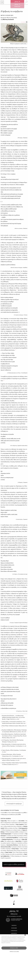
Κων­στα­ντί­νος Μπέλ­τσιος (16, 845)
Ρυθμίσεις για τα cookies (14, 951)
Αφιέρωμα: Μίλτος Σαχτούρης (9, 17)
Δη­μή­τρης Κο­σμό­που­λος (11, 839)
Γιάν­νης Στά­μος (14, 850)
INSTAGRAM (14, 928)
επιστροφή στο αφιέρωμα (14, 803)
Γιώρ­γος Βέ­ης (9, 820)
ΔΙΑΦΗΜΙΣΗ (14, 933)
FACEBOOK (14, 925)
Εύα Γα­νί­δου (14, 822)
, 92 (14, 911)
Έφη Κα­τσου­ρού (14, 835)
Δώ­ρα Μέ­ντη (14, 843)
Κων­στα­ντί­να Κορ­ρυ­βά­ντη (16, 837)
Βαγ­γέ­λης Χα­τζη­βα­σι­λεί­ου (14, 856)
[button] (25, 935)
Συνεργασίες (14, 930)
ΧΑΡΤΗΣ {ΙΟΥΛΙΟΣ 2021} (7, 15)
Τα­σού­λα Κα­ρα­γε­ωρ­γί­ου (12, 833)
